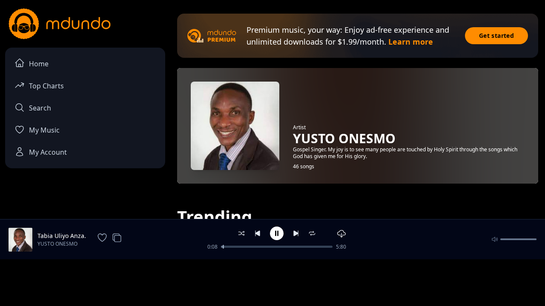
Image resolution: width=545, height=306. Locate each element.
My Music (44, 130)
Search (40, 108)
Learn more (410, 42)
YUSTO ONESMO (57, 243)
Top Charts (46, 86)
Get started (496, 35)
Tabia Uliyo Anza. (61, 236)
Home (39, 63)
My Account (48, 152)
